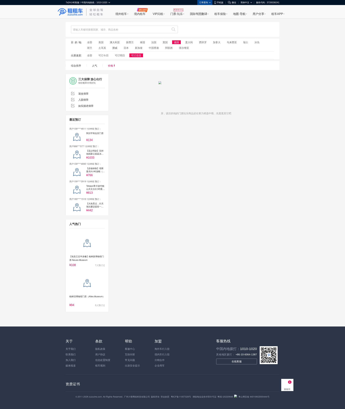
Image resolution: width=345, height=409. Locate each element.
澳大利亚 (115, 42)
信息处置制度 (102, 360)
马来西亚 (232, 42)
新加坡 (138, 48)
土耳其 (102, 48)
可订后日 (136, 55)
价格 (111, 65)
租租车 (70, 12)
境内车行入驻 (162, 354)
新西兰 (130, 42)
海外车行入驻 (162, 349)
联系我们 (71, 354)
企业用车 (160, 365)
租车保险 (220, 13)
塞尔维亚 (184, 48)
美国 (101, 42)
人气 (94, 65)
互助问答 (130, 354)
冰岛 (256, 42)
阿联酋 (169, 48)
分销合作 (160, 360)
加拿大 (216, 42)
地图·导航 (239, 13)
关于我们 (71, 349)
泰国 (142, 42)
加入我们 (71, 360)
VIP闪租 (158, 13)
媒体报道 (71, 365)
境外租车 (121, 13)
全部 (89, 42)
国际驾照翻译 (198, 13)
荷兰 (89, 48)
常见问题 (130, 360)
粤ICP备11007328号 (181, 396)
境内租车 (140, 13)
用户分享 (258, 13)
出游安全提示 (132, 365)
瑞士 (245, 42)
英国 (165, 42)
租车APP (277, 13)
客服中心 (130, 349)
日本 (126, 48)
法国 (153, 42)
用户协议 (100, 354)
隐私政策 (100, 349)
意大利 (189, 42)
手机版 (220, 2)
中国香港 (154, 48)
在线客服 (237, 361)
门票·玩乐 (176, 13)
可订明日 (120, 55)
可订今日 (103, 55)
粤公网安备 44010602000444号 (254, 396)
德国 (176, 42)
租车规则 (100, 365)
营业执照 (165, 396)
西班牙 (203, 42)
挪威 (114, 48)
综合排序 (76, 65)
